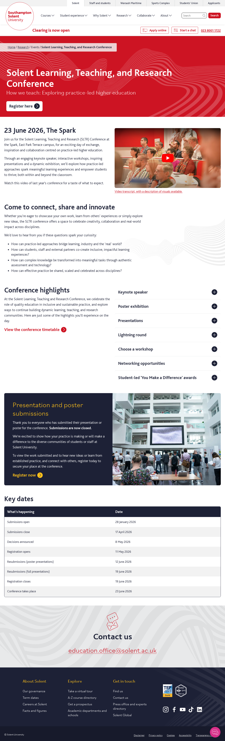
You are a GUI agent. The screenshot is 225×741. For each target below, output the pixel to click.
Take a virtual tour (80, 691)
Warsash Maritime (131, 3)
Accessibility (185, 735)
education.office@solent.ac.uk (112, 649)
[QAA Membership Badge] (181, 691)
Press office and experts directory (130, 706)
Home (11, 47)
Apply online (157, 30)
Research (122, 15)
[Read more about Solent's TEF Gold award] (167, 691)
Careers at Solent (35, 704)
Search (214, 15)
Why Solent (100, 15)
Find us (118, 691)
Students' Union (189, 3)
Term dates (31, 697)
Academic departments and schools (87, 712)
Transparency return (206, 735)
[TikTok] (191, 711)
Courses (46, 15)
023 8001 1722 (211, 30)
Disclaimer (139, 735)
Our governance (34, 691)
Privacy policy (156, 735)
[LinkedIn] (199, 711)
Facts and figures (35, 710)
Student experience (72, 15)
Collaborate (144, 15)
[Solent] (20, 16)
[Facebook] (174, 711)
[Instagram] (166, 711)
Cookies (171, 735)
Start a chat (188, 30)
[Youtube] (182, 711)
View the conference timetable (32, 329)
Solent (75, 3)
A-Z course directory (82, 697)
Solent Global (122, 714)
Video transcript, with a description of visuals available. (148, 191)
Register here (21, 106)
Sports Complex (161, 3)
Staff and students (99, 3)
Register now (24, 475)
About (164, 15)
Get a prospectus (80, 704)
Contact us (120, 697)
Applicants (214, 3)
